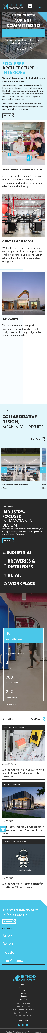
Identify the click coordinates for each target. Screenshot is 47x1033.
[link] (3, 829)
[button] (30, 6)
